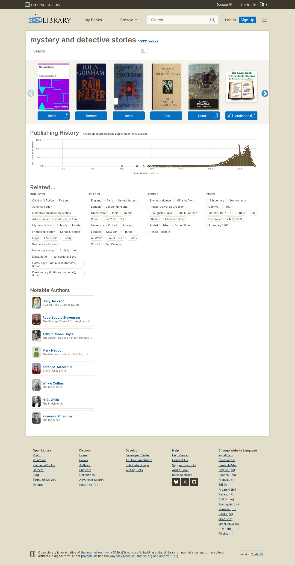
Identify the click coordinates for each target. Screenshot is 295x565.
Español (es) (227, 475)
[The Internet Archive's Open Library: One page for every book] (49, 20)
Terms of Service (44, 479)
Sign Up (247, 19)
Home (83, 455)
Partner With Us (44, 465)
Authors (85, 465)
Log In (230, 19)
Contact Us (180, 460)
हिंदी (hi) (223, 484)
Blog (36, 475)
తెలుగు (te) (225, 519)
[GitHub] (194, 482)
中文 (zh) (224, 528)
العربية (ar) (225, 455)
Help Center (180, 455)
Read (52, 116)
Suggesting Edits (184, 465)
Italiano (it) (225, 494)
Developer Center (138, 455)
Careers (38, 470)
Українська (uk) (229, 524)
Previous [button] (29, 99)
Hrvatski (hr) (227, 489)
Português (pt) (228, 504)
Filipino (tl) (225, 533)
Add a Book (180, 470)
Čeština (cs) (226, 460)
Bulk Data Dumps (137, 465)
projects (87, 556)
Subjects (85, 470)
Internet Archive (97, 552)
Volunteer (39, 460)
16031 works (148, 41)
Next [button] (265, 99)
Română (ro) (227, 509)
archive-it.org (168, 556)
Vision (37, 455)
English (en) (226, 470)
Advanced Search (91, 479)
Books (83, 460)
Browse (126, 19)
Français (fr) (227, 479)
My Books (93, 19)
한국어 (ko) (226, 499)
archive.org (144, 556)
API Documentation (139, 460)
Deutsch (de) (227, 465)
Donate (224, 4)
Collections (87, 475)
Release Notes (182, 475)
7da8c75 (257, 554)
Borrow (91, 116)
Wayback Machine (122, 556)
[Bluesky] (176, 482)
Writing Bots (134, 470)
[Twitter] (185, 482)
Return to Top (88, 484)
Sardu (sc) (225, 514)
